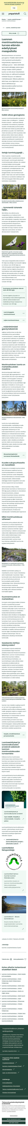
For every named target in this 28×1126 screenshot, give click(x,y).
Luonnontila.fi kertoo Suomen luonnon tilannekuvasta (11, 876)
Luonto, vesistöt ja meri (14, 19)
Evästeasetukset (13, 1115)
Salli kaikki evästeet (13, 1122)
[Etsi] (25, 14)
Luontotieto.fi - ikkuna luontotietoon (11, 918)
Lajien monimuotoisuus (11, 320)
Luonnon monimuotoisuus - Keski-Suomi (13, 996)
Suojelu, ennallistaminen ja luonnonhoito (12, 735)
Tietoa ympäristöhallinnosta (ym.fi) (13, 1089)
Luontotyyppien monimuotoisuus (9, 313)
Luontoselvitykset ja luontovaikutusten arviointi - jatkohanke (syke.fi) (15, 841)
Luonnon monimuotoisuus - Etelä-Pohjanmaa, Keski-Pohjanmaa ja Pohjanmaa (12, 981)
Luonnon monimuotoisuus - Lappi (11, 998)
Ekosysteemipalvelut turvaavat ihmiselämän (11, 455)
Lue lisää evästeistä (11, 1111)
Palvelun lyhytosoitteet (9, 1092)
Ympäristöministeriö (9, 1063)
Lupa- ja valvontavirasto (10, 1073)
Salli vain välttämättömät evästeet (14, 1119)
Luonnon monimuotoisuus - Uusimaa (12, 1016)
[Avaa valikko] (3, 14)
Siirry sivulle (12, 33)
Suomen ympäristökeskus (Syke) (13, 1066)
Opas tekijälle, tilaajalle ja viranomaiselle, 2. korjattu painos (12, 819)
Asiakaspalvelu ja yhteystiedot (11, 1086)
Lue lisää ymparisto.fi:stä (9, 1051)
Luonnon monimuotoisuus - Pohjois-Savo (13, 1013)
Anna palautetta (18, 959)
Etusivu (4, 19)
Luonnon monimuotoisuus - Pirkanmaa (13, 1001)
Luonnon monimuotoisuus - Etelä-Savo (13, 986)
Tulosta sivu (5, 959)
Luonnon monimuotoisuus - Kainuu (12, 988)
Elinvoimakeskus (8, 1069)
